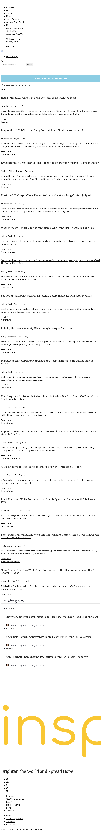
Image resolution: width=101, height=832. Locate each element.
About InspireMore (14, 28)
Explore (10, 7)
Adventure (6, 320)
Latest (9, 802)
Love (3, 388)
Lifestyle (9, 648)
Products (10, 608)
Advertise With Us (14, 34)
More (8, 25)
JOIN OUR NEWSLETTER (50, 78)
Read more (6, 119)
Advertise (10, 821)
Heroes (4, 526)
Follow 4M (13, 56)
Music (9, 16)
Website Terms (13, 39)
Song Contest (12, 19)
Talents (4, 89)
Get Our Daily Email (15, 22)
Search (11, 47)
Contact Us (11, 31)
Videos (10, 423)
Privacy (11, 829)
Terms (3, 829)
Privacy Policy (12, 42)
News (8, 10)
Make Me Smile (8, 154)
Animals (10, 13)
